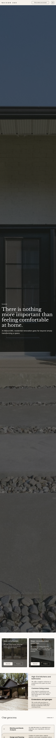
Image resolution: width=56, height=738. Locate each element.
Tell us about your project (40, 2)
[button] (52, 2)
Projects (18, 663)
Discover (8, 663)
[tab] (42, 680)
